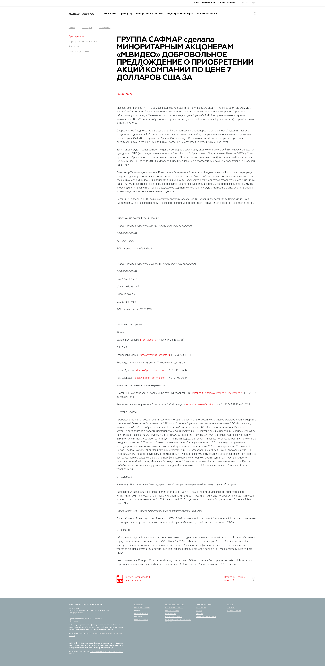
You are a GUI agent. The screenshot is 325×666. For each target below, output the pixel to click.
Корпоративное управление (149, 13)
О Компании (110, 13)
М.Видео (230, 604)
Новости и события (172, 610)
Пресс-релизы (104, 28)
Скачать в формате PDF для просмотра (137, 579)
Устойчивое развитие (207, 13)
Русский (244, 3)
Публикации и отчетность (174, 607)
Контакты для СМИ (79, 51)
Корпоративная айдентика (83, 41)
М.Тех (196, 3)
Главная (72, 28)
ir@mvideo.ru (235, 392)
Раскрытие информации (173, 616)
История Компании (141, 619)
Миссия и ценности (141, 613)
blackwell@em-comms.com (150, 377)
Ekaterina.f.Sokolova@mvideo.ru (209, 392)
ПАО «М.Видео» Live (234, 610)
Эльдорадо (231, 607)
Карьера (221, 3)
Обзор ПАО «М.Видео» (142, 607)
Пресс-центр (126, 13)
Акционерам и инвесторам (180, 13)
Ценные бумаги (170, 613)
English (253, 3)
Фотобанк (74, 46)
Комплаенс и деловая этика (206, 616)
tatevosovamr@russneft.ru (155, 354)
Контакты (231, 3)
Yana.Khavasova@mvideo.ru (202, 404)
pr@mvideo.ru (148, 339)
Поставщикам (208, 3)
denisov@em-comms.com (151, 370)
